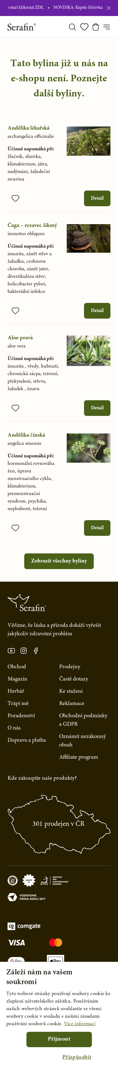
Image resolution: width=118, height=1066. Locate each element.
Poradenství (21, 716)
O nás (14, 728)
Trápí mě (18, 704)
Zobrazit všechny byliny (59, 561)
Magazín (17, 679)
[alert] (59, 1014)
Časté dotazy (73, 679)
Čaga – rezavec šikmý (32, 226)
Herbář (16, 691)
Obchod (17, 667)
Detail (97, 198)
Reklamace (71, 704)
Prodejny (69, 667)
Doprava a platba (27, 740)
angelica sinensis (24, 443)
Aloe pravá (20, 338)
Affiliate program (78, 757)
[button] (77, 1057)
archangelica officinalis (31, 136)
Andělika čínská (26, 435)
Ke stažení (71, 691)
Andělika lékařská (28, 128)
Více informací (79, 1023)
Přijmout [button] (59, 1039)
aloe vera (16, 346)
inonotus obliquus (26, 233)
